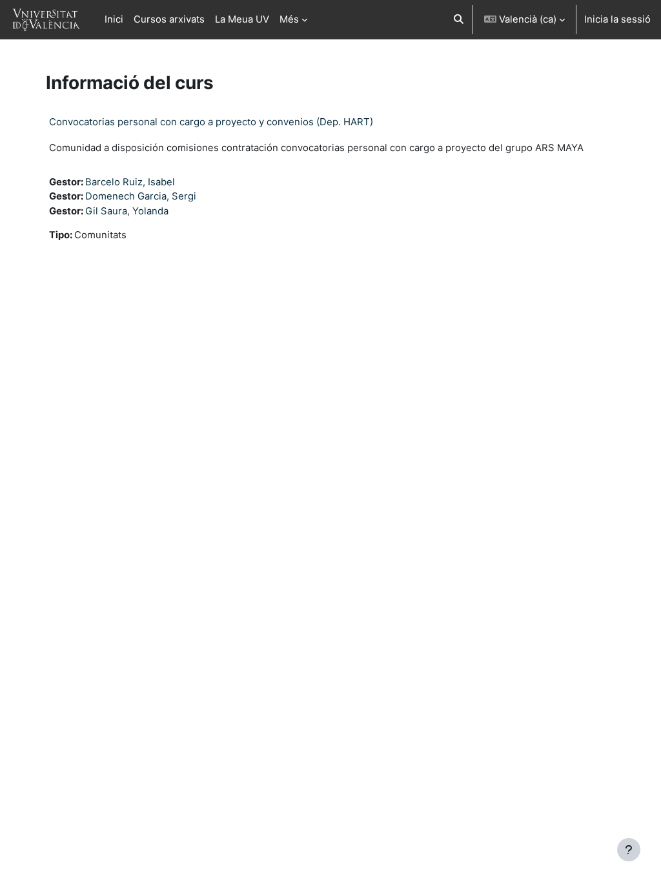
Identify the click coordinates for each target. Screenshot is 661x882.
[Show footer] (628, 849)
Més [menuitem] (289, 19)
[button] (459, 19)
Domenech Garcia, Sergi (140, 196)
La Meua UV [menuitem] (242, 19)
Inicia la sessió (617, 19)
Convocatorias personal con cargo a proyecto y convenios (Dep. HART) (211, 122)
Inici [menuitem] (114, 19)
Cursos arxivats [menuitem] (169, 19)
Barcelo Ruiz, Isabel (130, 182)
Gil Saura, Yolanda (126, 211)
